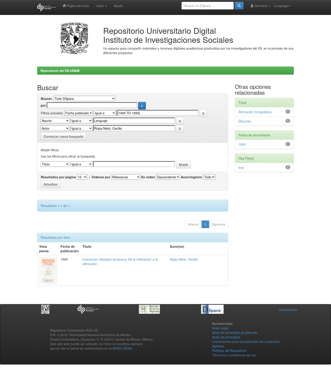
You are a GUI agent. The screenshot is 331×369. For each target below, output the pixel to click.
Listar (100, 5)
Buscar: (47, 98)
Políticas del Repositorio (229, 350)
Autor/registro (191, 177)
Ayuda (118, 5)
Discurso (244, 121)
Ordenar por (101, 177)
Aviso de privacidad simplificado (234, 332)
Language (281, 5)
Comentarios (288, 309)
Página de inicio (77, 5)
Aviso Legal (220, 328)
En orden (148, 177)
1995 (242, 144)
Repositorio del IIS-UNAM (60, 70)
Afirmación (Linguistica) (255, 112)
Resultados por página (58, 177)
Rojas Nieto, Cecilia (183, 259)
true (241, 167)
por (43, 105)
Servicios (261, 5)
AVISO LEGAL (122, 348)
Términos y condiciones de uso (234, 355)
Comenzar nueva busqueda (63, 136)
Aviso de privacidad (226, 337)
